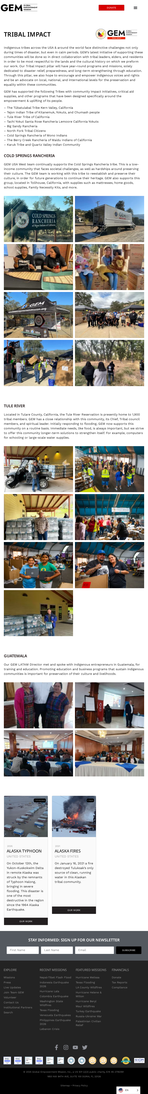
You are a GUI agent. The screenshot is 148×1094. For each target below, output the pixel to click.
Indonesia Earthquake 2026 (54, 984)
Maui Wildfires (85, 1006)
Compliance (119, 987)
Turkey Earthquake (88, 1011)
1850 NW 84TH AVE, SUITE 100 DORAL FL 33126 (74, 1076)
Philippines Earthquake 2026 (55, 1022)
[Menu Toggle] (135, 8)
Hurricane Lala (49, 991)
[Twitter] (85, 1047)
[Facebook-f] (56, 1047)
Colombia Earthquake (54, 996)
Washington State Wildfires (51, 1003)
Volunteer (10, 997)
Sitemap (65, 1085)
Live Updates (12, 987)
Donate (116, 977)
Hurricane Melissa (87, 977)
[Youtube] (75, 1047)
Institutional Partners (18, 1007)
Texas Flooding (49, 1010)
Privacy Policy (80, 1085)
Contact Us (11, 1002)
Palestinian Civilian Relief (88, 1023)
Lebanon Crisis (49, 1028)
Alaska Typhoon (24, 851)
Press (7, 982)
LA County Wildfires (89, 987)
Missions (9, 977)
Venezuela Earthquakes (55, 1015)
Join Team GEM (14, 992)
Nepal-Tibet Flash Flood (55, 977)
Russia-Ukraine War (89, 1016)
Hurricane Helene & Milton (89, 994)
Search (8, 1012)
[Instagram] (66, 1047)
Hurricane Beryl (86, 1001)
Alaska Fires (68, 851)
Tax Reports (119, 982)
